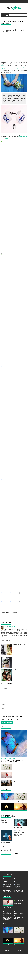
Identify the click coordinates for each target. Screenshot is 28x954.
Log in (21, 950)
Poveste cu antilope (21, 616)
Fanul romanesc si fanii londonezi (6, 617)
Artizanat (4, 612)
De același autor (11, 626)
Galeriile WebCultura (12, 612)
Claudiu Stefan (18, 69)
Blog (6, 626)
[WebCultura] (3, 14)
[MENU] (7, 15)
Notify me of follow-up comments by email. (12, 716)
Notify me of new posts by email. (10, 719)
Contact (17, 950)
